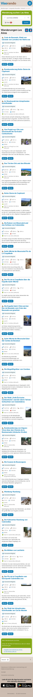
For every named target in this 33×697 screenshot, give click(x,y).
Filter (9, 22)
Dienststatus (10, 693)
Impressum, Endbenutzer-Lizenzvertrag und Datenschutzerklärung (14, 668)
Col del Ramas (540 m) (10, 651)
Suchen (26, 22)
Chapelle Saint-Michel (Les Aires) (13, 649)
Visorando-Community (7, 675)
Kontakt (3, 672)
